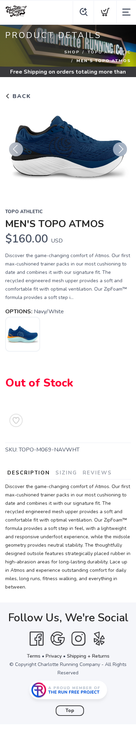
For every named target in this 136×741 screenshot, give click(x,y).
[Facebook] (36, 638)
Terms (33, 656)
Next (120, 149)
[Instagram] (78, 638)
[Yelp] (99, 638)
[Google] (57, 638)
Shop (72, 52)
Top (70, 711)
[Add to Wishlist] (16, 420)
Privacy (54, 656)
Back (20, 96)
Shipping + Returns (88, 656)
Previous (16, 149)
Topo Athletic (109, 52)
